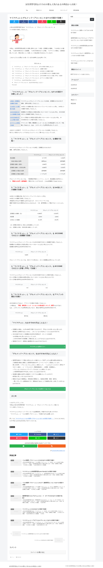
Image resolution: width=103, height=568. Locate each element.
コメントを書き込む (37, 552)
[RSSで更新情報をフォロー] (52, 446)
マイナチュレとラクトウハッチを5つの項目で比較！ (82, 62)
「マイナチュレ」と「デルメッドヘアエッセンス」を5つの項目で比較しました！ (33, 66)
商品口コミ (74, 100)
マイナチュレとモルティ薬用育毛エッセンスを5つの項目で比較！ (82, 54)
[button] (60, 21)
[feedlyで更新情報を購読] (23, 446)
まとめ (15, 84)
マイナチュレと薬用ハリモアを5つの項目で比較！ (82, 31)
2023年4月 (74, 88)
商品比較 (73, 103)
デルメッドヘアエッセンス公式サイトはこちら (37, 389)
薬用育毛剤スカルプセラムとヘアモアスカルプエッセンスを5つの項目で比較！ (82, 39)
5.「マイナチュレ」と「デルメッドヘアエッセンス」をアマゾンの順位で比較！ (33, 78)
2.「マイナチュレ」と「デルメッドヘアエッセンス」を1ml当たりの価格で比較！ (33, 71)
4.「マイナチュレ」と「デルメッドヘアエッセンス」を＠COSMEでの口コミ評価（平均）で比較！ (38, 75)
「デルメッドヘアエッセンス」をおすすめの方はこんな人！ (28, 82)
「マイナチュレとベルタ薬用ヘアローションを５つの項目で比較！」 (34, 418)
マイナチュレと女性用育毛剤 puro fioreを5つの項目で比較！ (82, 47)
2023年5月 (74, 85)
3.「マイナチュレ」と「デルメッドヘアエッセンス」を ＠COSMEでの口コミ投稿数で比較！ (36, 73)
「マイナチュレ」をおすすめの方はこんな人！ (25, 80)
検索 (72, 16)
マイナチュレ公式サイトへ (37, 346)
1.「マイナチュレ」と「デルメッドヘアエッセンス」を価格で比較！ (30, 68)
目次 (35, 63)
